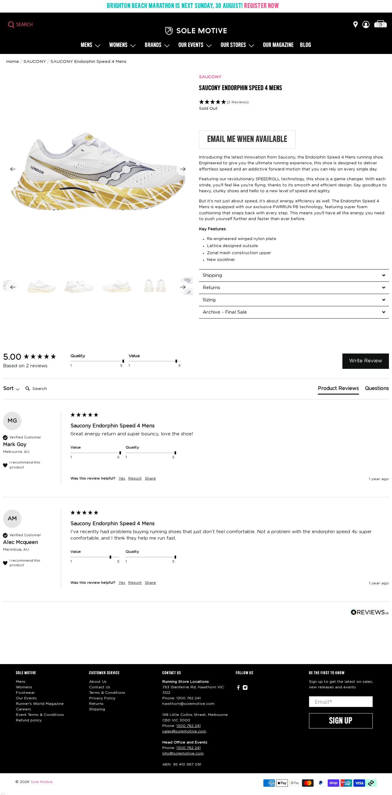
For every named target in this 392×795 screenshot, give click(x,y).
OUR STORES (233, 45)
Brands (153, 45)
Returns (96, 703)
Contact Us (99, 687)
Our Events (26, 698)
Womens (118, 45)
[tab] (294, 275)
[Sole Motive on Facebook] (238, 689)
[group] (35, 357)
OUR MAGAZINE (278, 45)
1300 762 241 (188, 698)
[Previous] (13, 169)
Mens (86, 45)
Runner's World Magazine (40, 703)
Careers (23, 709)
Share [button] (150, 478)
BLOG (305, 45)
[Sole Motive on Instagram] (245, 689)
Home (12, 61)
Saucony (35, 61)
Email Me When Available (247, 139)
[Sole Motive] (196, 31)
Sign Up (340, 721)
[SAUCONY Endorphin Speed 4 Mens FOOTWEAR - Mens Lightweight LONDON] (98, 169)
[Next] (183, 169)
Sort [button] (9, 388)
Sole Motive (41, 782)
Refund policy (29, 720)
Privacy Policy (102, 698)
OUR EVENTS (191, 45)
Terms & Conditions (107, 692)
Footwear (25, 692)
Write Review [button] (365, 360)
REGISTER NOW (261, 6)
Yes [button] (122, 478)
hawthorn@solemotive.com (188, 703)
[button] (294, 102)
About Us (98, 681)
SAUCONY (210, 77)
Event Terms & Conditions (40, 715)
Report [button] (135, 478)
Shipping (97, 709)
